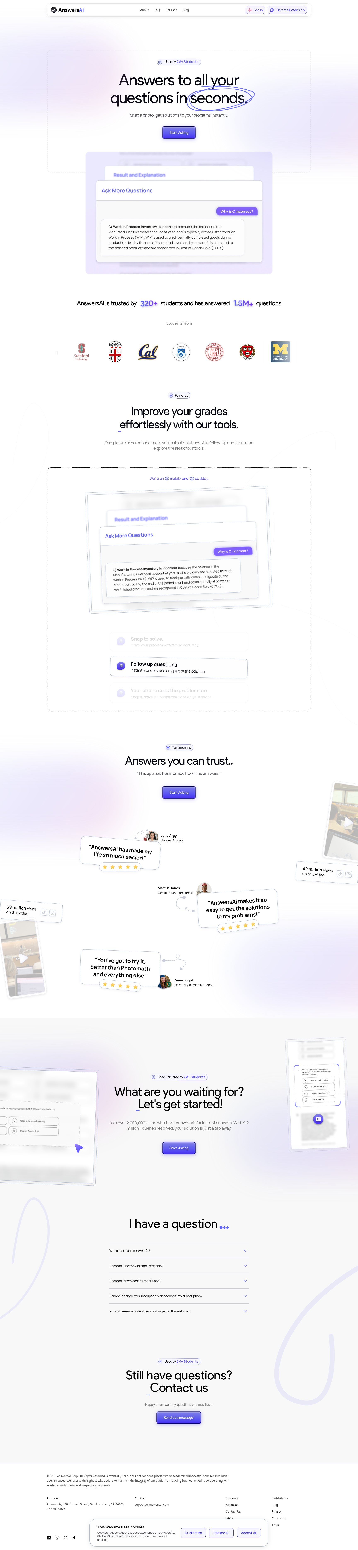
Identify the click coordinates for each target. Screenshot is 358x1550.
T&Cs (275, 1525)
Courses (171, 10)
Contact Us (233, 1511)
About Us (232, 1505)
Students (232, 1498)
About (144, 10)
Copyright (278, 1518)
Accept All (249, 1533)
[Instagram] (57, 1537)
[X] (65, 1537)
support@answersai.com (152, 1505)
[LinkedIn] (49, 1537)
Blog (186, 10)
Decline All (221, 1533)
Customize (193, 1533)
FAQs (229, 1518)
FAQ (157, 10)
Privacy (277, 1511)
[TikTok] (73, 1537)
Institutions (280, 1498)
